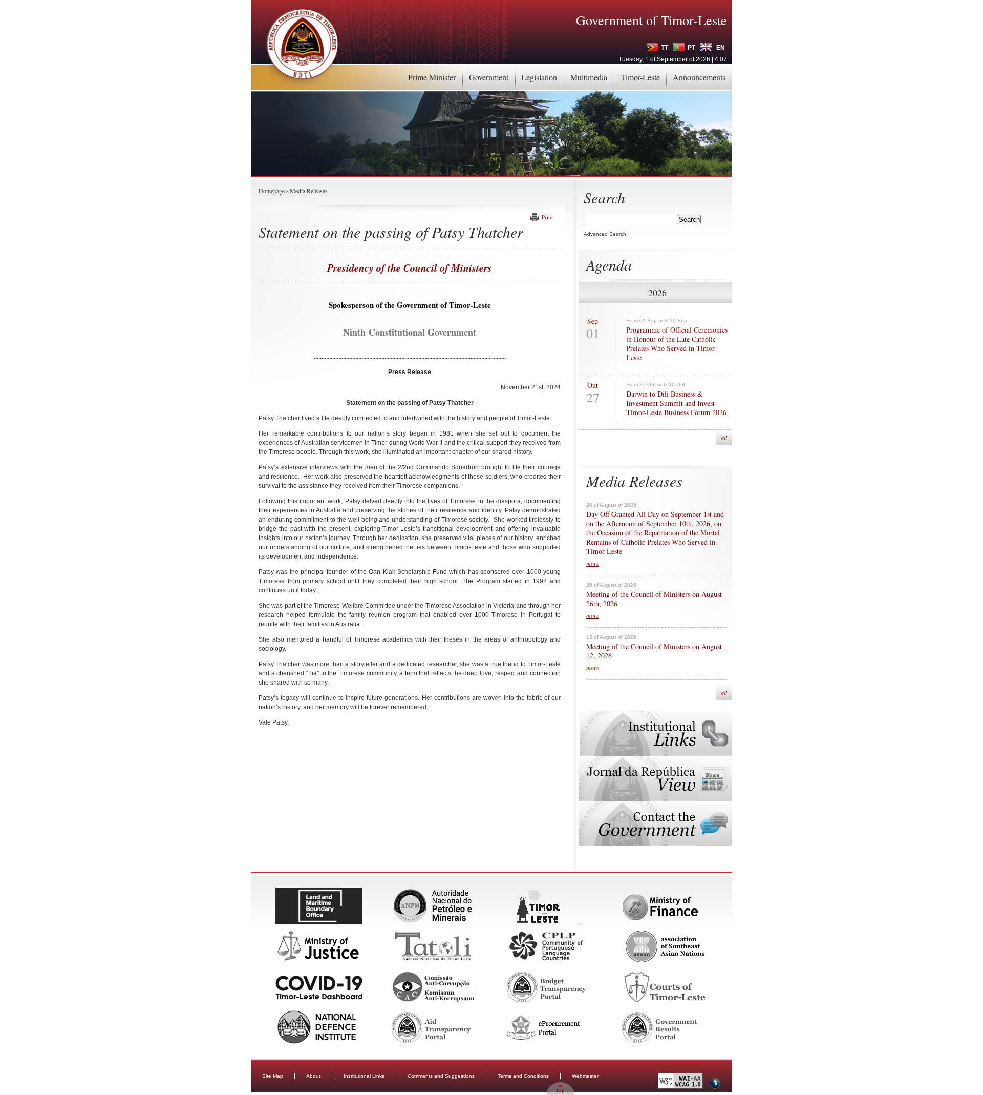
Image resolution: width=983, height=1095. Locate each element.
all (724, 437)
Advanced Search (605, 234)
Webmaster (585, 1076)
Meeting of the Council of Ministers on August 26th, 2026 (654, 599)
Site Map (272, 1076)
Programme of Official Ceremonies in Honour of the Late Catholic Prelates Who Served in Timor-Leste (677, 343)
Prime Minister (432, 77)
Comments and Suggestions (441, 1076)
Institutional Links (364, 1076)
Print (547, 217)
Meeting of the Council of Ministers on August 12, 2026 (654, 651)
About (313, 1076)
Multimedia (588, 77)
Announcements (699, 77)
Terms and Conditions (523, 1076)
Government (488, 77)
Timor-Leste (640, 77)
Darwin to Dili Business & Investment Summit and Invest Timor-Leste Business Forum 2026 (676, 403)
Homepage (272, 191)
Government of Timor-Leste (651, 20)
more (592, 563)
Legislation (539, 77)
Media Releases (309, 191)
